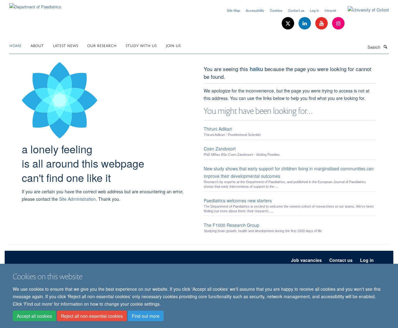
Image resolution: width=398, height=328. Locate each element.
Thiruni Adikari (218, 129)
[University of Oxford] (363, 10)
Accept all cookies (34, 316)
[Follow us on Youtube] (322, 23)
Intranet (330, 10)
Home (15, 45)
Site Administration (77, 199)
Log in (314, 10)
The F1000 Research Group (231, 225)
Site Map (233, 10)
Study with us (141, 45)
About (37, 45)
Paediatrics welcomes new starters (238, 200)
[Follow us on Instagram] (338, 23)
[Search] (385, 46)
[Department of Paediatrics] (35, 4)
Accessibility (255, 10)
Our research (102, 45)
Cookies (276, 10)
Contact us (296, 10)
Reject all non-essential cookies (92, 316)
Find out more (146, 316)
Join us (173, 45)
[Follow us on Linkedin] (305, 23)
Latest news (65, 45)
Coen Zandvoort (220, 149)
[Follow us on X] (288, 23)
